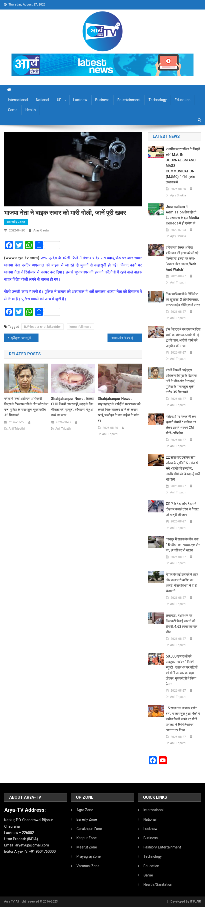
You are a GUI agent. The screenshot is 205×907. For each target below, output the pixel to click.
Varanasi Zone (88, 866)
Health (31, 110)
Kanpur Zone (86, 838)
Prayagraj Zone (88, 856)
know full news (80, 327)
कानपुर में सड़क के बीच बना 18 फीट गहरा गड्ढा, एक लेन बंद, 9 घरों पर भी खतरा (183, 544)
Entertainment (129, 100)
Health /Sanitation (158, 884)
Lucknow (80, 100)
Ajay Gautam (42, 230)
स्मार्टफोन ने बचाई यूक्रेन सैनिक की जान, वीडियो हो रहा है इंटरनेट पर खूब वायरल (127, 338)
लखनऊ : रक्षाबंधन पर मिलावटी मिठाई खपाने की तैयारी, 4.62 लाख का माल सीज (181, 624)
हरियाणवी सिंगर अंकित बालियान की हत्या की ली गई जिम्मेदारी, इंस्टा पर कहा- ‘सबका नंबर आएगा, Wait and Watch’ (182, 258)
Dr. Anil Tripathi (14, 428)
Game (13, 110)
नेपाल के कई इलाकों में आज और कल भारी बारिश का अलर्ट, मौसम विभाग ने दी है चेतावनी (182, 582)
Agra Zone (84, 810)
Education (182, 100)
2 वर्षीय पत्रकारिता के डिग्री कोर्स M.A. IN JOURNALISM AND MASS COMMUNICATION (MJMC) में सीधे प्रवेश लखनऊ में (183, 165)
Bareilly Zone (16, 222)
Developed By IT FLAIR (185, 901)
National (42, 100)
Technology (157, 100)
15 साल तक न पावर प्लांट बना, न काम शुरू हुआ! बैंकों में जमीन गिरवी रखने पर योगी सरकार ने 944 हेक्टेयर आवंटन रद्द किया (183, 719)
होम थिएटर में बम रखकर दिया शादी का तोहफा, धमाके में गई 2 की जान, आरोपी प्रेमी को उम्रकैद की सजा (183, 337)
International (18, 100)
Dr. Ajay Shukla (176, 195)
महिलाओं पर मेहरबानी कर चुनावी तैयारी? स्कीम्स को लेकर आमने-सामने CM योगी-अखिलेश (181, 425)
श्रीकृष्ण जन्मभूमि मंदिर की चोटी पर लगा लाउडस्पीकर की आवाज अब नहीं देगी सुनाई (24, 338)
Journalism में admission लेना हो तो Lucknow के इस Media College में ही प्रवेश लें (182, 215)
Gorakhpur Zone (89, 829)
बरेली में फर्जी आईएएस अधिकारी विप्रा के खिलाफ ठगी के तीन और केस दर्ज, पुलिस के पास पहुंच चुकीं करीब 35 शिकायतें (26, 407)
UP (59, 100)
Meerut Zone (86, 847)
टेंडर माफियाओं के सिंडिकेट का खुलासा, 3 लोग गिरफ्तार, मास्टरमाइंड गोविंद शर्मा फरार (183, 299)
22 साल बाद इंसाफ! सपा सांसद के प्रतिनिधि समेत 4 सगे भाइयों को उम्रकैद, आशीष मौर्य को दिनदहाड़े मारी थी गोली (183, 468)
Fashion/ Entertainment (162, 847)
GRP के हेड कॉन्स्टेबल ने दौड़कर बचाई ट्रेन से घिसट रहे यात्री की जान (182, 509)
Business (102, 100)
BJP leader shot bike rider (42, 327)
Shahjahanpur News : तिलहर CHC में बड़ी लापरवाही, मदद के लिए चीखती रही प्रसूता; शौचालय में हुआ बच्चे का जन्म (72, 407)
